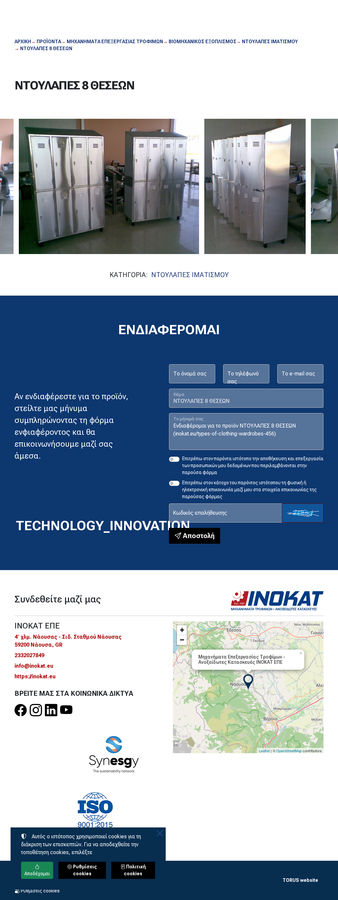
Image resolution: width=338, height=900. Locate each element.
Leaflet (264, 750)
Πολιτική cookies (135, 870)
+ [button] (182, 630)
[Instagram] (36, 710)
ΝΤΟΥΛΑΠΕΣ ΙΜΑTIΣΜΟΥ (190, 275)
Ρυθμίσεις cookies (40, 890)
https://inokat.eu (35, 676)
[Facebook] (21, 710)
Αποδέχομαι (37, 873)
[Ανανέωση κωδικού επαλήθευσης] (302, 513)
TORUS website (300, 880)
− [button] (182, 640)
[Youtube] (66, 710)
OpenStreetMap (289, 750)
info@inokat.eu (34, 666)
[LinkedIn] (51, 710)
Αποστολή (198, 536)
